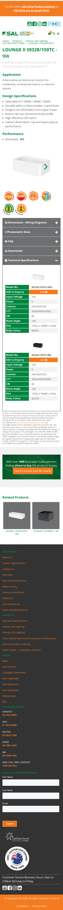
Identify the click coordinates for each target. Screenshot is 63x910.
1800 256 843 (9, 765)
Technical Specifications (23, 260)
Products (17, 40)
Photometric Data (18, 232)
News (5, 660)
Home (6, 40)
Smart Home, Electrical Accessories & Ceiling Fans (29, 638)
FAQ (10, 241)
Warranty (7, 574)
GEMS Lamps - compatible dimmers (21, 649)
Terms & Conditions (13, 592)
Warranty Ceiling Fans (14, 580)
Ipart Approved (10, 690)
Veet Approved (10, 684)
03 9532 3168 (9, 735)
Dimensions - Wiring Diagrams (27, 222)
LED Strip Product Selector (16, 644)
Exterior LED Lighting (13, 632)
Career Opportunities (14, 563)
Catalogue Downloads (14, 672)
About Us (7, 557)
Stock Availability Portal (14, 609)
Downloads (15, 251)
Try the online (29, 6)
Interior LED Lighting (37, 40)
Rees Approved (10, 678)
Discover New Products (14, 620)
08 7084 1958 (9, 745)
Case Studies (9, 666)
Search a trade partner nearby (32, 471)
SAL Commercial (11, 604)
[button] (46, 166)
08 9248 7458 (9, 755)
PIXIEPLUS (7, 598)
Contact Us (8, 569)
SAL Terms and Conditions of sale (30, 422)
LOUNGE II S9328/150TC (41, 43)
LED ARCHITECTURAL (14, 43)
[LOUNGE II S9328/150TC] (31, 166)
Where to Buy (9, 586)
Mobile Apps (9, 696)
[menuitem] (7, 41)
